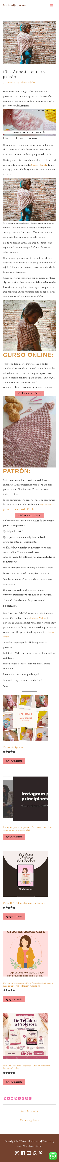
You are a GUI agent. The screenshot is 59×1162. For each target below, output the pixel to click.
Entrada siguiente (29, 1120)
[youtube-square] (30, 1153)
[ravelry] (35, 1153)
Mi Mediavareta (14, 5)
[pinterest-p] (41, 1153)
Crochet (9, 82)
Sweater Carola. (39, 164)
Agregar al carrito (14, 760)
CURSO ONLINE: (29, 355)
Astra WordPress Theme (29, 1145)
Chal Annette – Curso (29, 393)
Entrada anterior (29, 1111)
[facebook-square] (24, 1153)
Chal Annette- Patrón (29, 515)
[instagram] (18, 1153)
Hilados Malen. (38, 618)
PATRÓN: (18, 471)
